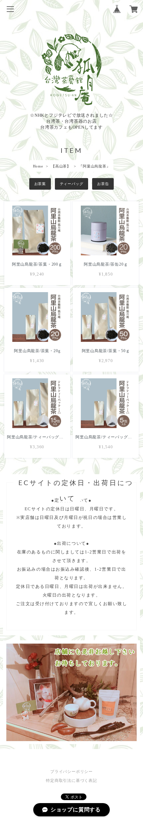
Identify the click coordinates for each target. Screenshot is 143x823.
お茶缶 (103, 184)
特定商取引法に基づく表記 (71, 780)
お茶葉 (40, 184)
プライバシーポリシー (71, 771)
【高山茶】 (61, 166)
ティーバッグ (71, 184)
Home (38, 166)
